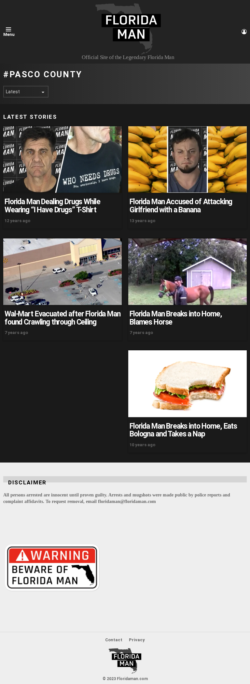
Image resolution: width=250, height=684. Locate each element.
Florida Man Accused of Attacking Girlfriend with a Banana (181, 205)
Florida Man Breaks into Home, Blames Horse (176, 318)
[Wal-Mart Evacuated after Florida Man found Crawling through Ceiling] (62, 271)
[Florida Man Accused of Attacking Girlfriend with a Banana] (187, 159)
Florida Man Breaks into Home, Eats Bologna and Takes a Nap (183, 430)
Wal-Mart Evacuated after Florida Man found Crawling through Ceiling (62, 318)
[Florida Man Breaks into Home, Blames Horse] (187, 271)
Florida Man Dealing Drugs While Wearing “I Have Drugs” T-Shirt (52, 205)
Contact (113, 639)
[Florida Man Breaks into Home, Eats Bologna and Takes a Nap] (187, 383)
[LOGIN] (244, 31)
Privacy (137, 639)
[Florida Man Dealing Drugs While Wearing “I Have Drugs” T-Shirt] (62, 159)
